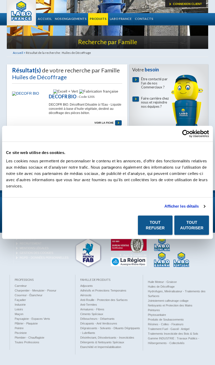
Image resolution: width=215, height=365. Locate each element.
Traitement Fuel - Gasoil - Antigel (168, 328)
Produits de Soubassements (166, 319)
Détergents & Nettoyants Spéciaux (102, 342)
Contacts (144, 19)
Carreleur (21, 285)
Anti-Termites (88, 304)
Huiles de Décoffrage (161, 286)
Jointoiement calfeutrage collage (168, 300)
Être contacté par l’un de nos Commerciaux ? (154, 83)
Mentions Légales (34, 248)
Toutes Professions (27, 342)
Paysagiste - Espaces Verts (32, 318)
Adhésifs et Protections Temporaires (103, 290)
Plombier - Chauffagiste (29, 337)
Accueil (45, 19)
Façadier (20, 299)
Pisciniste (21, 332)
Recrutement (31, 243)
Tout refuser (155, 225)
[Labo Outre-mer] (162, 250)
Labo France (21, 12)
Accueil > (19, 52)
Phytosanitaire (157, 314)
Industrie (20, 304)
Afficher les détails (181, 206)
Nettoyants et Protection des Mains (170, 305)
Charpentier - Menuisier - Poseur (35, 290)
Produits (98, 19)
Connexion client (187, 3)
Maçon (19, 314)
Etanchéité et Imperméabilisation (100, 347)
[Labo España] (162, 266)
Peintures (154, 310)
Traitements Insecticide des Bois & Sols (173, 333)
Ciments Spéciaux (91, 314)
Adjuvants (86, 285)
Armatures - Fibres (92, 309)
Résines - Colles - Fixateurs (166, 324)
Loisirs (19, 309)
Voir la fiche (104, 122)
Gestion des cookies (36, 252)
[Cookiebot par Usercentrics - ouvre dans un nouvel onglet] (186, 134)
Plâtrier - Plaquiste (26, 323)
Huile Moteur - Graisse (162, 281)
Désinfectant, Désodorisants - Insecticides (107, 337)
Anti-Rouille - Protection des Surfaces (104, 299)
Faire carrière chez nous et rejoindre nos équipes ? (155, 102)
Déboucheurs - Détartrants (97, 318)
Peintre (19, 328)
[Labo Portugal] (181, 266)
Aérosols (86, 295)
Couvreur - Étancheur (28, 295)
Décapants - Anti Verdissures (98, 323)
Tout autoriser (191, 225)
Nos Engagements (71, 19)
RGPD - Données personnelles (44, 257)
